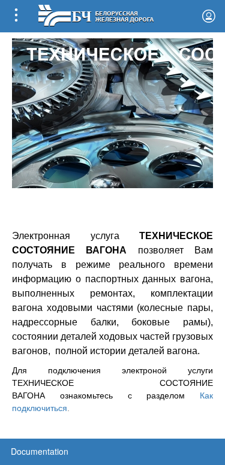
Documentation (39, 451)
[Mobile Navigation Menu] (16, 16)
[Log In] (209, 16)
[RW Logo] (96, 14)
